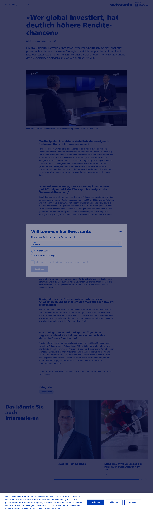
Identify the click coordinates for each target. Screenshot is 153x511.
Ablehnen (114, 502)
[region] (76, 502)
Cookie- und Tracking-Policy (31, 502)
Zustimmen (95, 502)
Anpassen (132, 502)
